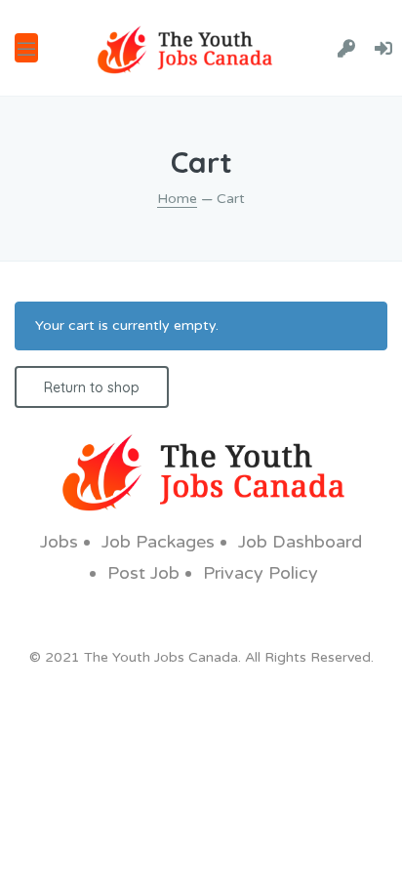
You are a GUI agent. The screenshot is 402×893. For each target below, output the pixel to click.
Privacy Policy (260, 573)
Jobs (59, 541)
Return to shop (92, 387)
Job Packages (158, 541)
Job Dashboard (300, 541)
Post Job (143, 573)
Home (177, 198)
